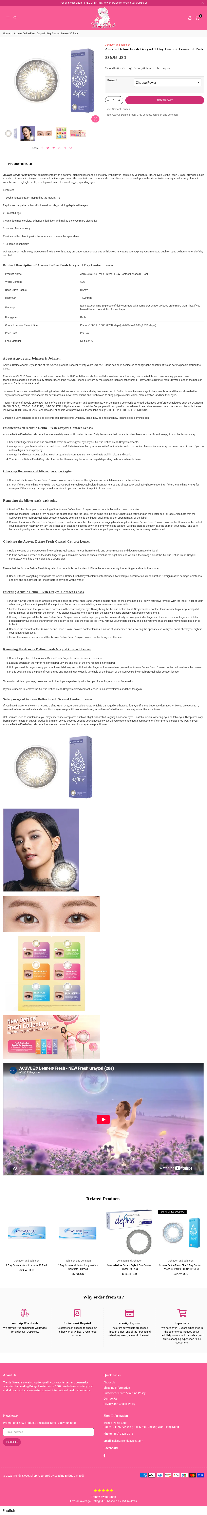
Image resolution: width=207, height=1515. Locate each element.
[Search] (15, 18)
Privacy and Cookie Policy (119, 1403)
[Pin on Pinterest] (53, 148)
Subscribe (12, 1442)
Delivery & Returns (143, 68)
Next (98, 83)
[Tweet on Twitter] (48, 148)
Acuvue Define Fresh (124, 114)
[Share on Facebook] (42, 148)
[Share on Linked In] (59, 148)
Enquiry (165, 68)
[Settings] (189, 18)
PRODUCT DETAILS (20, 163)
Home (6, 33)
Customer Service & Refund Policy (125, 1393)
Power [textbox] (112, 80)
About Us (109, 1382)
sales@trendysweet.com (127, 1440)
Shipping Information (117, 1387)
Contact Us (110, 1398)
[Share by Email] (70, 148)
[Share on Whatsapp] (65, 148)
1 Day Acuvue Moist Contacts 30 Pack (27, 1265)
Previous (6, 83)
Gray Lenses (144, 114)
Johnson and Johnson (117, 44)
